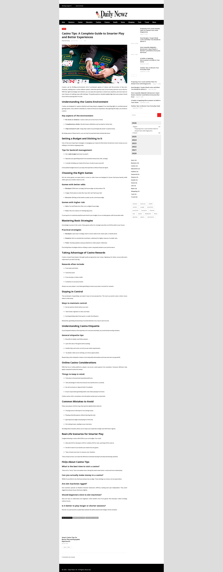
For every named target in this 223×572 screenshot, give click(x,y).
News (154, 22)
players (142, 217)
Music (155, 213)
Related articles (67, 517)
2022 (134, 146)
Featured (134, 174)
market (140, 213)
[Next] (135, 76)
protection (150, 207)
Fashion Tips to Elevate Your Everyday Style (149, 68)
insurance (144, 210)
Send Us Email (79, 6)
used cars (142, 203)
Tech (139, 22)
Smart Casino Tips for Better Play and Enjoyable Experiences (71, 539)
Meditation (148, 213)
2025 (134, 136)
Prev (65, 547)
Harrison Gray (66, 40)
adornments (150, 217)
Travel (147, 22)
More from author (79, 517)
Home (123, 22)
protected (135, 210)
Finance (107, 22)
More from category (92, 517)
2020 (134, 153)
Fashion (98, 22)
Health (115, 22)
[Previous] (132, 76)
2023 (134, 143)
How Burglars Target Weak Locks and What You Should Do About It (150, 39)
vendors (135, 207)
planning (135, 217)
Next (69, 547)
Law (132, 185)
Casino (80, 22)
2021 (134, 150)
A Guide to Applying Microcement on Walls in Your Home (150, 60)
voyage (142, 207)
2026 (134, 123)
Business (71, 22)
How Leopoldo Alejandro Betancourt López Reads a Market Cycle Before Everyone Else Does (94, 2)
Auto (63, 22)
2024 (134, 140)
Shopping (131, 22)
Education (89, 22)
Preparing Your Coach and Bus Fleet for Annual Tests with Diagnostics (150, 30)
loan (134, 213)
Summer (135, 203)
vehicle (150, 203)
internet (152, 210)
